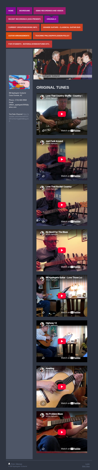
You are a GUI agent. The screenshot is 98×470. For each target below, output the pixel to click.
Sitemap (19, 464)
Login (87, 464)
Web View (86, 466)
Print (13, 464)
